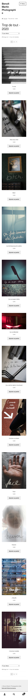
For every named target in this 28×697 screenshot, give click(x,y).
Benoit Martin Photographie (9, 8)
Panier (22, 693)
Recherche (14, 694)
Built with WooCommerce (9, 688)
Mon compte (4, 694)
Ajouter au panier (14, 93)
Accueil (5, 18)
